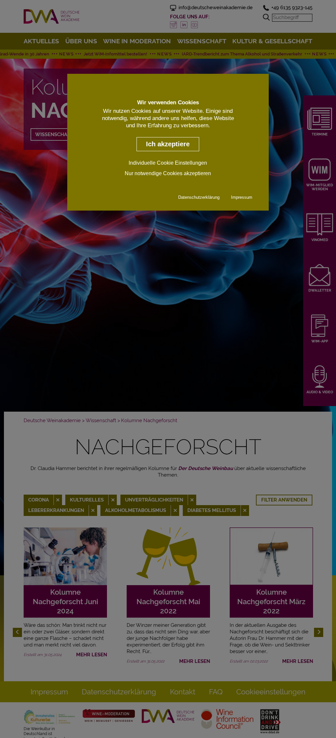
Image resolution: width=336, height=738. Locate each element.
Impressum (241, 197)
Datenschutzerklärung (199, 197)
